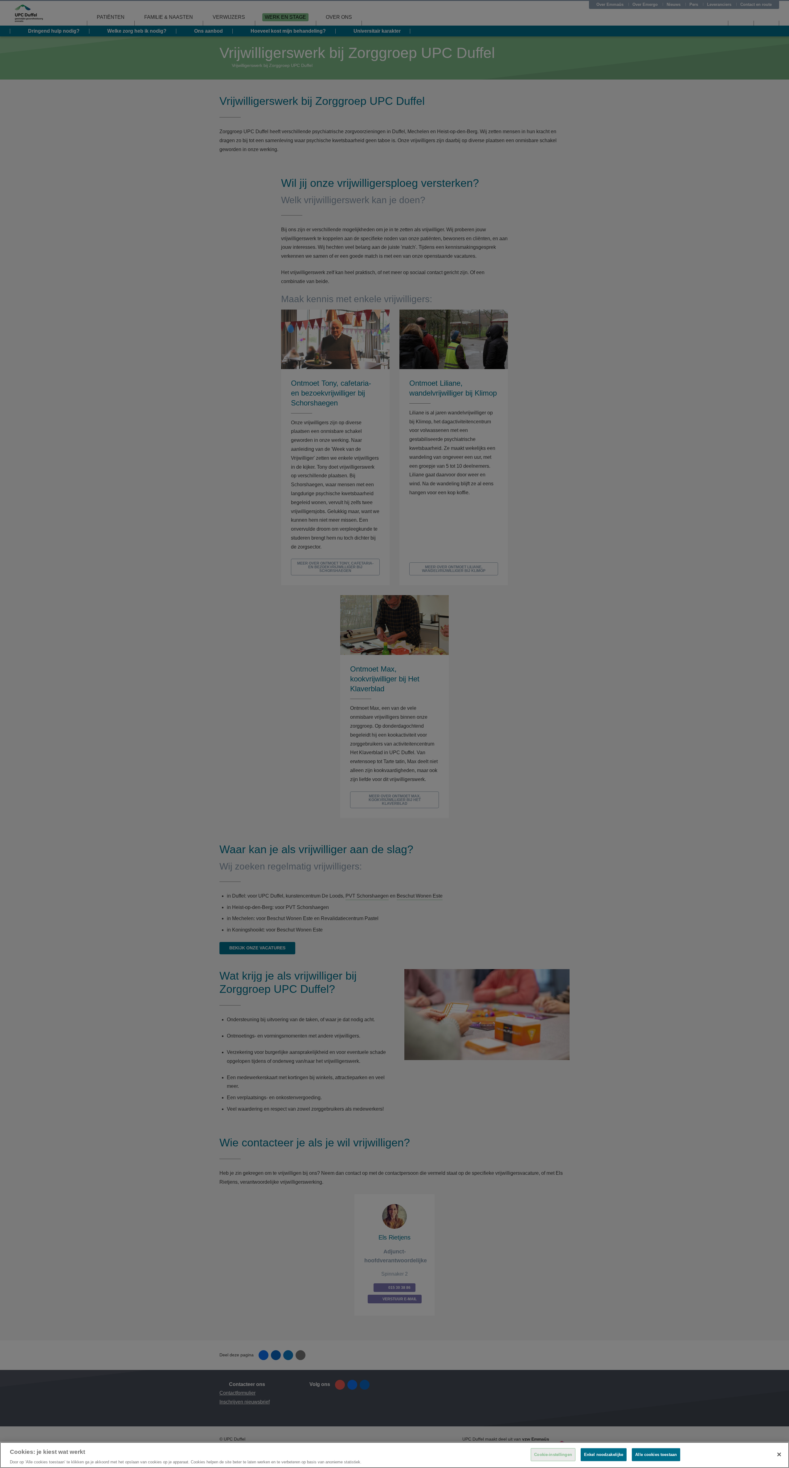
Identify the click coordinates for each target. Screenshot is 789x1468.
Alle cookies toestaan (656, 1454)
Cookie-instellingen (553, 1454)
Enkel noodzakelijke (603, 1454)
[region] (394, 1455)
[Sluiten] (779, 1454)
